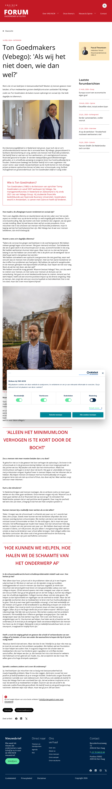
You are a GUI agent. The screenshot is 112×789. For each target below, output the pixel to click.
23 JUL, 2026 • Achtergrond (88, 114)
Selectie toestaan (55, 415)
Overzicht (9, 31)
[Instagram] (101, 770)
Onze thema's (68, 13)
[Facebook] (16, 718)
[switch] (44, 400)
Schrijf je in (12, 761)
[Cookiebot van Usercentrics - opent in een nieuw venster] (88, 373)
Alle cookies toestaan (88, 415)
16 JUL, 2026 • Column (87, 142)
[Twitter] (26, 718)
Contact (103, 13)
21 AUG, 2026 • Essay (86, 89)
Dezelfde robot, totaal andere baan (93, 106)
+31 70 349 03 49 (98, 752)
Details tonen (94, 408)
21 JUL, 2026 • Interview (87, 128)
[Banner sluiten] (103, 373)
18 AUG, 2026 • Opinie (87, 103)
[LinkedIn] (21, 718)
